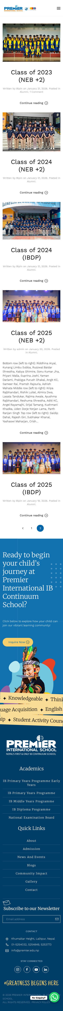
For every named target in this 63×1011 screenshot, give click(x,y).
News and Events (32, 857)
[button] (58, 8)
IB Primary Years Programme (31, 793)
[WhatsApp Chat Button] (54, 997)
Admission (31, 849)
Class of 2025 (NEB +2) (31, 336)
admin (20, 349)
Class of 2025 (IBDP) (31, 488)
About (31, 840)
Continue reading (31, 103)
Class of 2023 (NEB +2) (31, 76)
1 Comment (36, 91)
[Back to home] (20, 8)
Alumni (24, 91)
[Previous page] (22, 528)
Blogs (31, 865)
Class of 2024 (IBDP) (31, 253)
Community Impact (31, 873)
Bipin (19, 88)
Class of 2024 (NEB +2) (31, 165)
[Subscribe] (56, 919)
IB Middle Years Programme (31, 801)
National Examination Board (31, 817)
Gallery (31, 881)
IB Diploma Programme (31, 809)
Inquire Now (16, 642)
